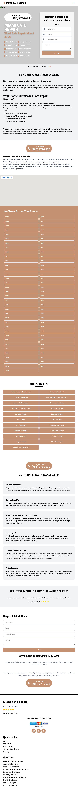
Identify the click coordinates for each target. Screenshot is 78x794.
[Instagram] (34, 731)
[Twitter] (39, 731)
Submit (56, 53)
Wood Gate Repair (39, 66)
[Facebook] (43, 731)
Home (28, 66)
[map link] (4, 3)
